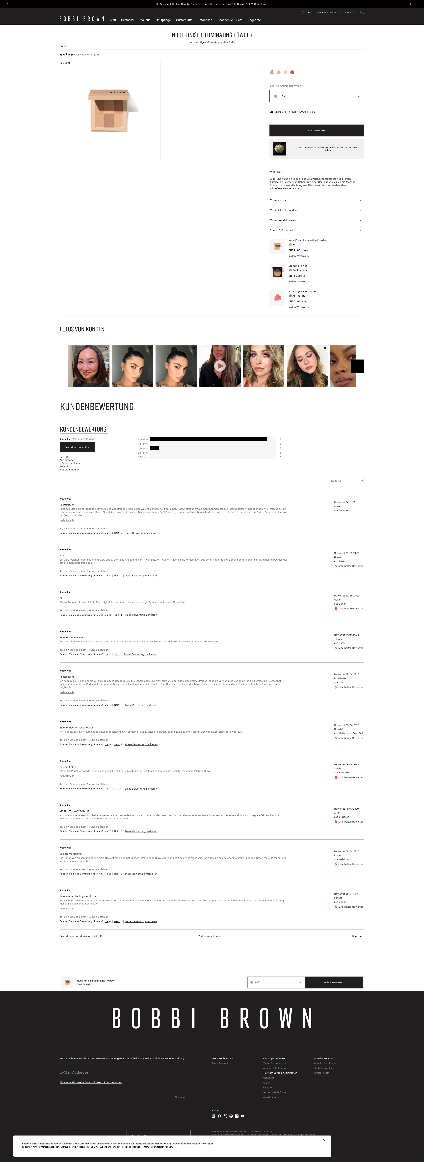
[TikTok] (236, 1116)
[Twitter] (225, 1116)
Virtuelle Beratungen (325, 1062)
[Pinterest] (231, 1116)
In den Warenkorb (299, 255)
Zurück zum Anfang (209, 935)
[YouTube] (242, 1116)
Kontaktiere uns (272, 1097)
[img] (277, 246)
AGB (214, 1134)
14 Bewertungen (88, 54)
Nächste (358, 935)
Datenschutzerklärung (281, 1134)
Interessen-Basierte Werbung (231, 1134)
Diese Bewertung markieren (141, 532)
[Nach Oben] (413, 875)
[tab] (84, 429)
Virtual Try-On (321, 1072)
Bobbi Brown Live (324, 1067)
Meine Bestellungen (275, 1062)
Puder (63, 46)
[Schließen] (324, 1140)
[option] (272, 72)
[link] (361, 12)
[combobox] (321, 244)
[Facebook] (219, 1116)
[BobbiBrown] (82, 18)
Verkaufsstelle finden (329, 12)
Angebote (268, 1077)
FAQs (266, 1082)
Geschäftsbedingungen (258, 1134)
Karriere (267, 1087)
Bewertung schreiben (77, 446)
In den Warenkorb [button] (317, 130)
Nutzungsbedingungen (304, 1134)
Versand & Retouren (274, 1067)
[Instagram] (213, 1116)
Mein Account (220, 1062)
